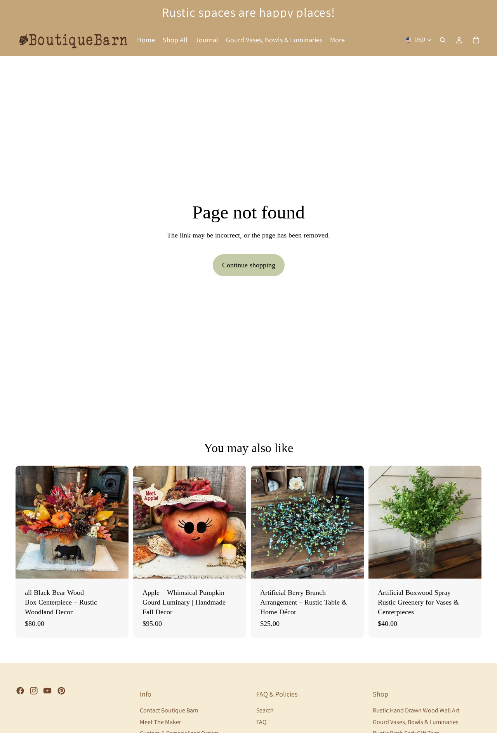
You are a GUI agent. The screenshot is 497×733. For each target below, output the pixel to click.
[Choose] (116, 567)
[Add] (234, 567)
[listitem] (337, 40)
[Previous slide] (27, 522)
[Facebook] (20, 690)
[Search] (442, 40)
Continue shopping (248, 265)
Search (265, 710)
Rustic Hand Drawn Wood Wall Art (416, 710)
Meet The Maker (160, 722)
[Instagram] (33, 690)
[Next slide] (117, 522)
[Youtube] (47, 690)
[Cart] (476, 40)
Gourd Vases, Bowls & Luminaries (416, 722)
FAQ (261, 722)
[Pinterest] (61, 690)
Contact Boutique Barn (169, 710)
